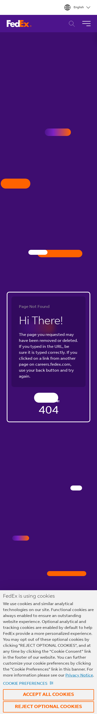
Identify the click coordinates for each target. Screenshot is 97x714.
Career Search (70, 24)
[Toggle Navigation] (86, 23)
